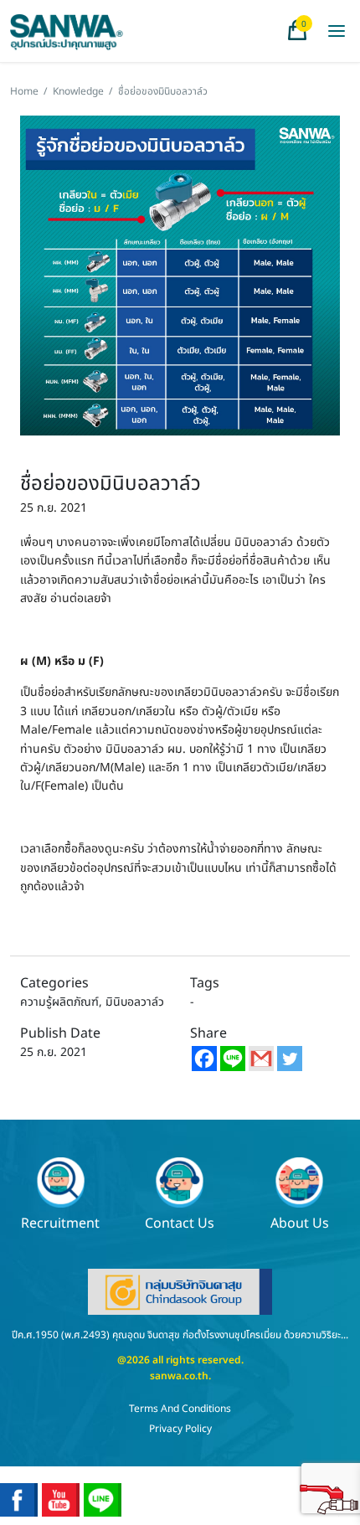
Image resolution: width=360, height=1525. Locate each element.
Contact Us (179, 1222)
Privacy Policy (180, 1428)
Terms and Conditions (180, 1408)
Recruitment (60, 1222)
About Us (299, 1222)
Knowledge (78, 91)
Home (24, 91)
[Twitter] (289, 1058)
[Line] (232, 1058)
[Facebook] (204, 1058)
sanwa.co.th (179, 1375)
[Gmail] (261, 1058)
